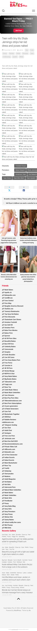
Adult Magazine (10, 479)
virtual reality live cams (12, 522)
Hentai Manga (9, 371)
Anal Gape (5, 534)
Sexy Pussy (8, 514)
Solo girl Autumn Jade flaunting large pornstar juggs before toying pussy (9, 240)
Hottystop (7, 471)
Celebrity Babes (10, 347)
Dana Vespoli (20, 170)
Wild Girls (7, 528)
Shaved (22, 587)
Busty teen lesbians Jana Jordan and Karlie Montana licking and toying (28, 240)
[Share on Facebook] (24, 188)
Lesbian (29, 572)
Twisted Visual (20, 166)
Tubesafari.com (10, 382)
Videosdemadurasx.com (13, 401)
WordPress (17, 610)
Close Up (24, 534)
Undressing (6, 57)
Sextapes (7, 433)
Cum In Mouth (17, 560)
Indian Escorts (9, 457)
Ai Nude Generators (11, 409)
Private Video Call (10, 447)
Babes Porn (8, 333)
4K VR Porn (8, 368)
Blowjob (10, 560)
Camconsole (8, 349)
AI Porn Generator (10, 455)
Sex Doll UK (8, 325)
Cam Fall (7, 411)
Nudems (7, 476)
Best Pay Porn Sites (11, 398)
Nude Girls (8, 498)
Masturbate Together (11, 414)
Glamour (19, 572)
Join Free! (18, 30)
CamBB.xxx (8, 298)
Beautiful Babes (10, 341)
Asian (3, 572)
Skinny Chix (8, 517)
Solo (3, 549)
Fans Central (8, 301)
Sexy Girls (8, 509)
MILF (8, 575)
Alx (30, 610)
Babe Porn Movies (10, 330)
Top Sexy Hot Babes (11, 314)
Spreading (21, 536)
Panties (11, 53)
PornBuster (8, 501)
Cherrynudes (9, 474)
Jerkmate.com (9, 438)
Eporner (7, 336)
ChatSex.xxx (8, 309)
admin (21, 50)
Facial (30, 560)
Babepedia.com (10, 295)
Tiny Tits (11, 549)
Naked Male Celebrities (12, 490)
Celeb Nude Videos (11, 390)
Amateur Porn (9, 328)
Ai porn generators (11, 406)
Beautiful (11, 547)
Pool (14, 562)
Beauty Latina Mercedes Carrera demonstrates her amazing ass (9, 277)
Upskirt (15, 57)
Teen (32, 53)
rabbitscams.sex (8, 422)
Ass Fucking (8, 585)
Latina (24, 572)
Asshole (15, 585)
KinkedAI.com (9, 452)
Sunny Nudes (9, 520)
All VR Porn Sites (10, 338)
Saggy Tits (15, 536)
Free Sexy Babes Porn (12, 360)
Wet (24, 562)
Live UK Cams (9, 357)
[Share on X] (9, 188)
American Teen (20, 174)
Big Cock (4, 560)
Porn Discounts (9, 317)
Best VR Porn (9, 344)
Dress (5, 53)
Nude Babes (8, 290)
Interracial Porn (9, 487)
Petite (18, 53)
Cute (31, 50)
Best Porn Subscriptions (12, 403)
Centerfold (13, 572)
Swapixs (7, 352)
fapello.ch (8, 292)
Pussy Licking (15, 587)
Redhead (19, 562)
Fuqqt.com (8, 384)
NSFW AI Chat (9, 374)
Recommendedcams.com (13, 444)
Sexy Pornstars (9, 511)
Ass (27, 50)
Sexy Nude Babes (10, 376)
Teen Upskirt (31, 178)
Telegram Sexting (10, 425)
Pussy (6, 503)
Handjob (4, 562)
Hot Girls (7, 484)
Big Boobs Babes (10, 379)
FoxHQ (6, 468)
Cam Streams (9, 395)
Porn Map (7, 303)
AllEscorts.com (9, 449)
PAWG (27, 547)
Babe (13, 534)
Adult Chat (8, 430)
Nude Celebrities (10, 495)
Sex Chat (7, 428)
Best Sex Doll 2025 (11, 441)
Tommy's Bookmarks (11, 311)
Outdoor (10, 562)
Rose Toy (7, 387)
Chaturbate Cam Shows (12, 319)
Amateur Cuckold (10, 322)
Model (12, 575)
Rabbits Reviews (10, 420)
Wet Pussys (8, 525)
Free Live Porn (9, 436)
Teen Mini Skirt (19, 178)
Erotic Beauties (9, 355)
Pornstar (25, 53)
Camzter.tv (8, 365)
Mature (4, 575)
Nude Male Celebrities (12, 392)
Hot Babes (8, 482)
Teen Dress (7, 178)
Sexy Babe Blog (9, 506)
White (21, 57)
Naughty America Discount (13, 306)
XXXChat (7, 417)
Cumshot (24, 560)
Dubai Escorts (9, 460)
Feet (29, 534)
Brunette (18, 534)
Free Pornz (8, 363)
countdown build (14, 629)
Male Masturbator (10, 463)
